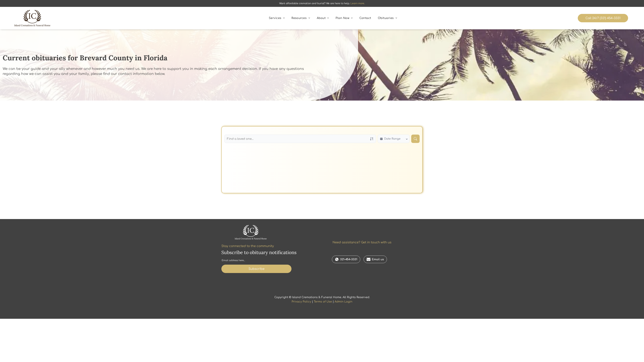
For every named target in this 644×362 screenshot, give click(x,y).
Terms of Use (323, 301)
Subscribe (256, 268)
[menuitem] (276, 18)
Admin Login (343, 301)
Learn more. (358, 3)
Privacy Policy (301, 301)
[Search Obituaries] (415, 139)
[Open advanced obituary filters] (371, 138)
